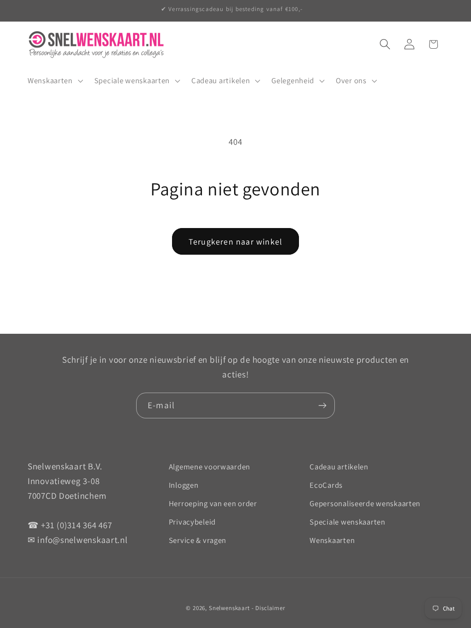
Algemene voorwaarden (209, 467)
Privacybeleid (192, 522)
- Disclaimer (268, 608)
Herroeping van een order (213, 503)
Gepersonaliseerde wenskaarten (365, 503)
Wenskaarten (332, 540)
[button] (54, 80)
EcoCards (326, 485)
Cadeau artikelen (339, 467)
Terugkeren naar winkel (235, 241)
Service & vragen (198, 540)
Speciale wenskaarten (347, 522)
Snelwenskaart (229, 608)
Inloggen (184, 485)
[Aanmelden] (322, 405)
